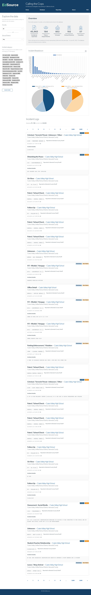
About (73, 9)
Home (27, 9)
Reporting (58, 9)
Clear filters (7, 90)
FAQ (87, 9)
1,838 (73, 129)
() (6, 55)
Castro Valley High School (73, 135)
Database (42, 9)
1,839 (80, 129)
